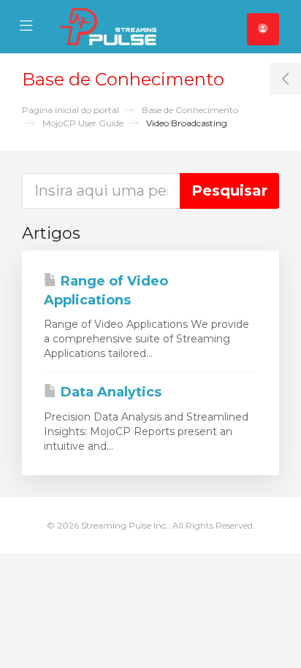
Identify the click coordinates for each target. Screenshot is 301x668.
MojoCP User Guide (82, 123)
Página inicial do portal (70, 109)
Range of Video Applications (106, 290)
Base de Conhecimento (190, 109)
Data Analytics (109, 392)
